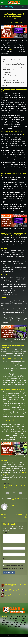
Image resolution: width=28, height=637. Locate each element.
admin (21, 22)
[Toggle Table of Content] (23, 57)
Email (4, 552)
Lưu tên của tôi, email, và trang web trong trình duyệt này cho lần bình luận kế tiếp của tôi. (13, 568)
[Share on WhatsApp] (7, 493)
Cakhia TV (10, 49)
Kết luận (5, 85)
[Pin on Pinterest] (18, 493)
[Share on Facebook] (10, 493)
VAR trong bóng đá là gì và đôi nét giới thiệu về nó (14, 60)
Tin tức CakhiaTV (14, 12)
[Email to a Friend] (15, 493)
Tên (4, 545)
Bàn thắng (7, 71)
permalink (14, 499)
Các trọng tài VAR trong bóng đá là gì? (13, 63)
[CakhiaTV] (14, 2)
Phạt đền (7, 74)
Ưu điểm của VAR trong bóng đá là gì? (13, 79)
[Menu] (2, 2)
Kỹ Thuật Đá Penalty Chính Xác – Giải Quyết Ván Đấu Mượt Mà (20, 515)
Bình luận (5, 532)
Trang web (5, 558)
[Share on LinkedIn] (20, 493)
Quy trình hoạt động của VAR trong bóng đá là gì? (15, 65)
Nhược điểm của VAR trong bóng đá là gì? (14, 80)
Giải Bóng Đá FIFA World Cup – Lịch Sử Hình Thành (6, 515)
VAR (24, 134)
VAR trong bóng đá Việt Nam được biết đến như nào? (14, 83)
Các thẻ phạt (8, 72)
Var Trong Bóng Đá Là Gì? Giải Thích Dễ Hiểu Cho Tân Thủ (15, 590)
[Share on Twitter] (12, 493)
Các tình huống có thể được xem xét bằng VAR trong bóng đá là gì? (13, 68)
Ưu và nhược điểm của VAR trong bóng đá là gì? (14, 76)
